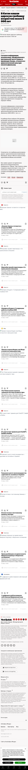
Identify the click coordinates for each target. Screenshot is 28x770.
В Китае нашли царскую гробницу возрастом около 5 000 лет (22, 10)
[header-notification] (26, 1)
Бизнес (3, 726)
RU (23, 619)
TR (14, 619)
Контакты (11, 726)
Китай (13, 177)
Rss (17, 726)
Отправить (24, 192)
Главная (3, 10)
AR (18, 619)
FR (21, 619)
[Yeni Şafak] (14, 1)
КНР (9, 177)
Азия (13, 10)
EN (16, 619)
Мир (8, 10)
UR (26, 619)
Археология (20, 177)
